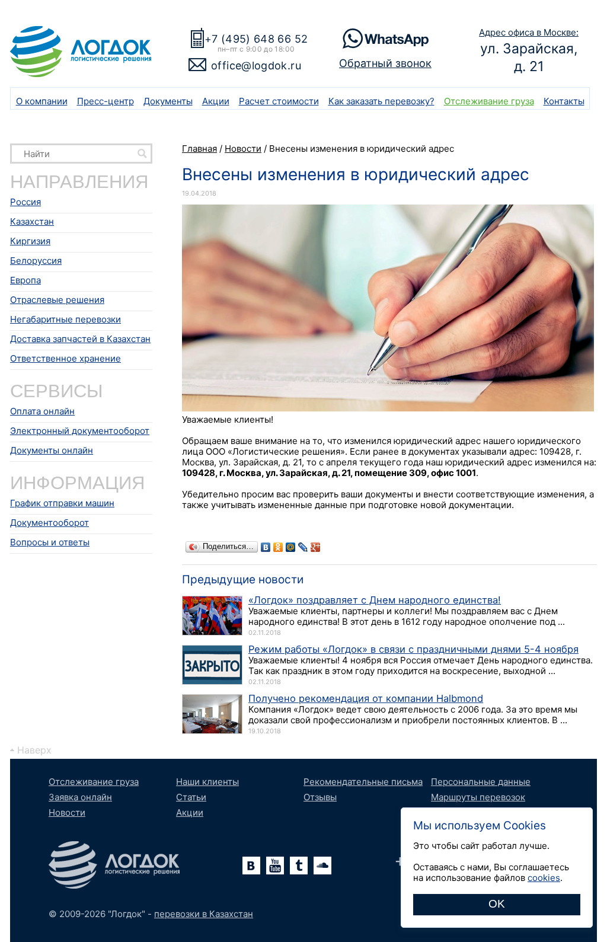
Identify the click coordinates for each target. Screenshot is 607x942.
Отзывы (320, 797)
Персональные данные (481, 781)
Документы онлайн (51, 450)
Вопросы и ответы (50, 542)
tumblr (299, 865)
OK (496, 904)
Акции (215, 101)
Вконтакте (251, 865)
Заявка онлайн (80, 797)
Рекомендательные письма (363, 781)
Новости (67, 812)
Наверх (34, 750)
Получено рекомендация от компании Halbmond (365, 698)
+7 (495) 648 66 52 (256, 39)
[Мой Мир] (291, 547)
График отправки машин (62, 503)
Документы (168, 101)
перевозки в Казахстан (203, 913)
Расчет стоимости (279, 101)
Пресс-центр (105, 101)
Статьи (191, 797)
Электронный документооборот (79, 430)
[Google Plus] (315, 547)
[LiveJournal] (303, 547)
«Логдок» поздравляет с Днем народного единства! (374, 600)
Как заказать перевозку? (381, 101)
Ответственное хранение (65, 358)
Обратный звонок (385, 63)
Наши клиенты (207, 781)
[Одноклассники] (278, 547)
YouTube (275, 865)
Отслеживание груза (489, 101)
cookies (544, 877)
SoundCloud (322, 865)
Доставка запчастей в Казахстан (80, 338)
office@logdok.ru (256, 65)
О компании (42, 101)
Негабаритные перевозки (65, 319)
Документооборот (49, 522)
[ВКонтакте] (266, 547)
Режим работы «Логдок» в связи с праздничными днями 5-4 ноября (413, 649)
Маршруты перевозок (478, 797)
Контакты (564, 101)
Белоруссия (36, 260)
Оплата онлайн (42, 411)
